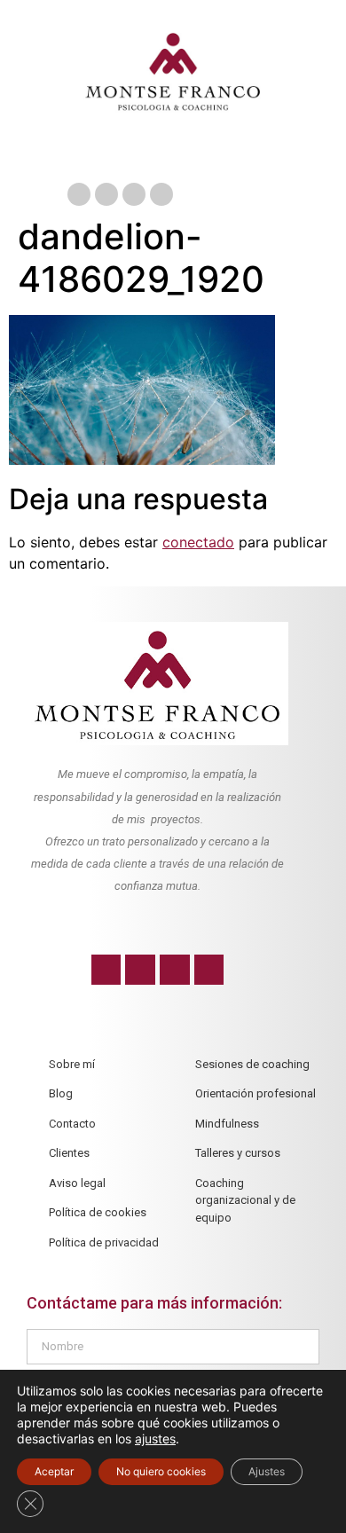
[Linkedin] (161, 194)
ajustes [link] (155, 1438)
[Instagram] (133, 194)
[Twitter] (106, 194)
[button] (173, 155)
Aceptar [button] (54, 1471)
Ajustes (266, 1471)
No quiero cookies (161, 1471)
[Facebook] (78, 194)
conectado (198, 542)
